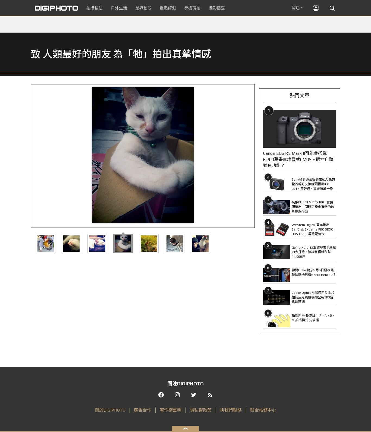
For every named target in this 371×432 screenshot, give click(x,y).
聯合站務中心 (263, 410)
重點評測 (168, 8)
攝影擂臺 (217, 8)
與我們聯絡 (231, 410)
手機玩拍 (192, 8)
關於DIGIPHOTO (110, 410)
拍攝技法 (94, 8)
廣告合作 (142, 410)
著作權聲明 (170, 410)
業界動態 (143, 8)
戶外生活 (119, 8)
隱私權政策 (201, 410)
